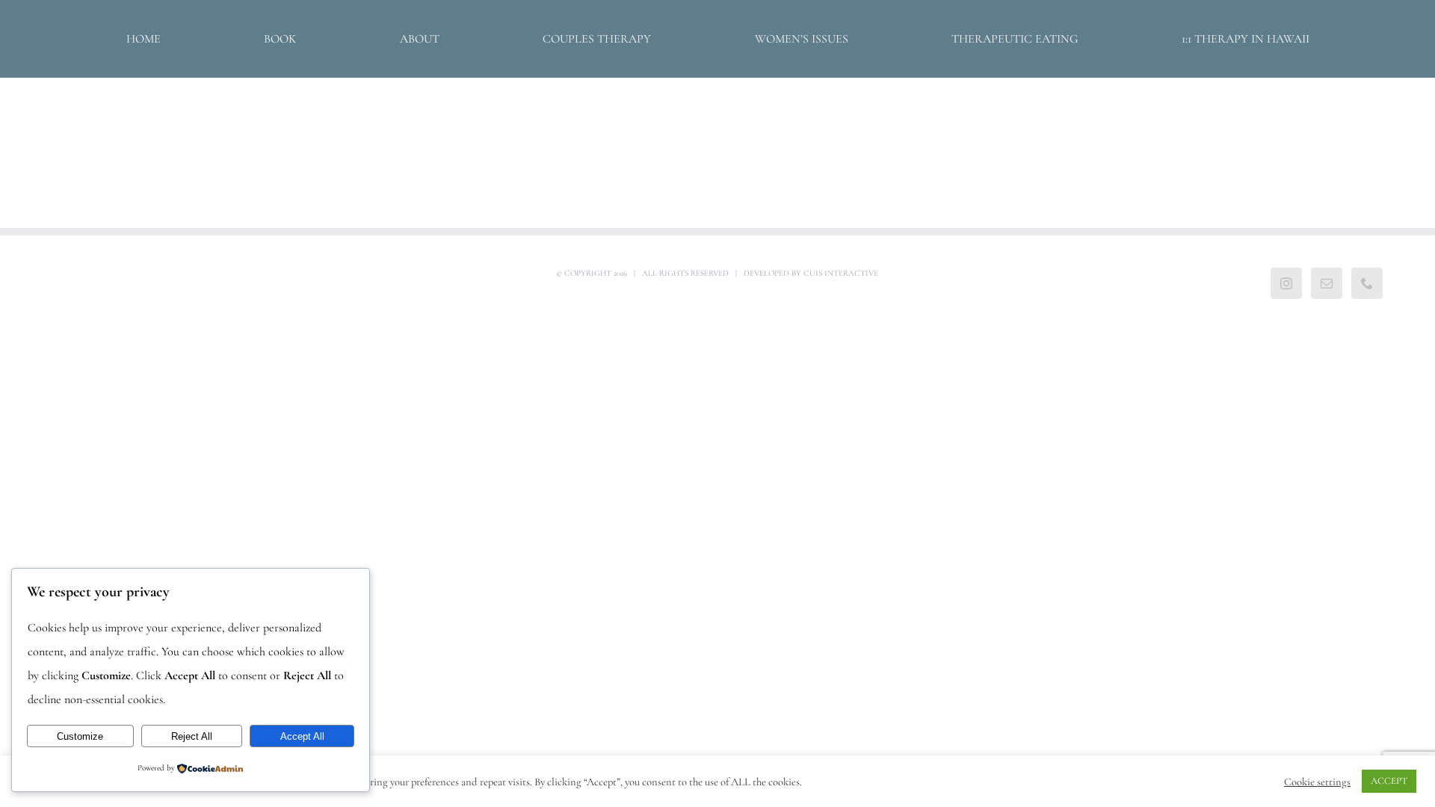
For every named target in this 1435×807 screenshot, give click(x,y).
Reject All (191, 736)
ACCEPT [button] (1389, 781)
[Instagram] (1286, 283)
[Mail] (1326, 283)
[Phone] (1367, 283)
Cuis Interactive (840, 273)
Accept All (302, 736)
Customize (80, 736)
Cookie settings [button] (1317, 781)
